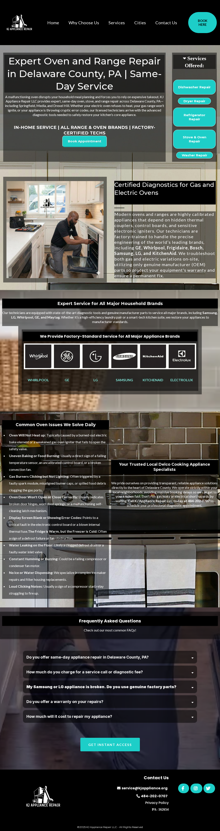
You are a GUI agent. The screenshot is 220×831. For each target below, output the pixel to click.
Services (116, 22)
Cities (140, 22)
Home (53, 22)
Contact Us (166, 22)
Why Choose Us (84, 22)
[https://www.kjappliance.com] (19, 22)
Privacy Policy (157, 802)
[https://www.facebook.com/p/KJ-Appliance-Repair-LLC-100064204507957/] (183, 788)
